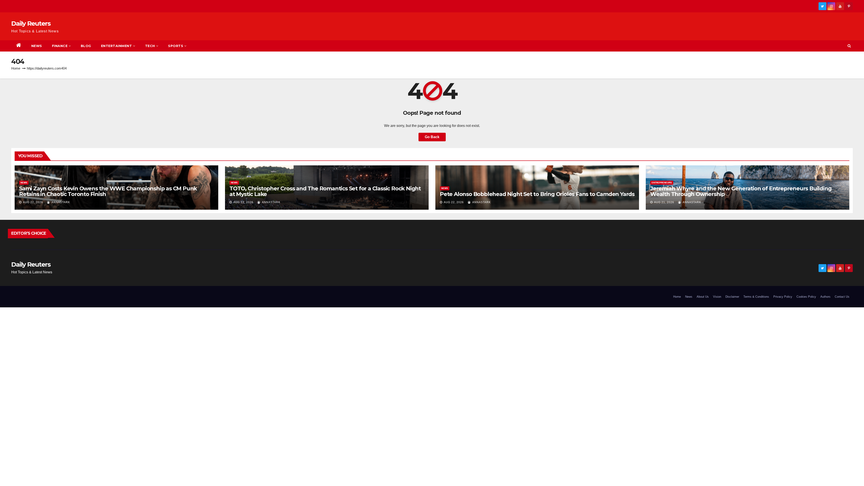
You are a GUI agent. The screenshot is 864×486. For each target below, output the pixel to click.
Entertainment (116, 46)
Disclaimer (732, 296)
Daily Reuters (30, 23)
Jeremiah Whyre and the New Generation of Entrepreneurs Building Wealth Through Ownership (740, 191)
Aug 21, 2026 (664, 202)
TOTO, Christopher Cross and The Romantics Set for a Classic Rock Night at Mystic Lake (325, 191)
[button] (849, 46)
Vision (717, 296)
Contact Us (842, 296)
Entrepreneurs (662, 182)
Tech (150, 46)
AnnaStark (60, 202)
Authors (825, 296)
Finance (60, 46)
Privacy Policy (782, 296)
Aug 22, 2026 (33, 202)
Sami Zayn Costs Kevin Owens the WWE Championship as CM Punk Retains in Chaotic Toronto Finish (108, 191)
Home (15, 68)
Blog (86, 46)
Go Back (432, 137)
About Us (703, 296)
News (36, 46)
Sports (175, 46)
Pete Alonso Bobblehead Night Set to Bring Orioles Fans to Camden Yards (537, 194)
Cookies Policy (806, 296)
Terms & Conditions (756, 296)
